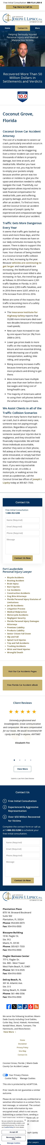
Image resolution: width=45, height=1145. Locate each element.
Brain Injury (12, 583)
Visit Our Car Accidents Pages (22, 671)
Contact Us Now (22, 558)
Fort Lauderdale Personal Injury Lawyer (17, 570)
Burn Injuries (13, 586)
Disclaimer (22, 1044)
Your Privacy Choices (18, 1075)
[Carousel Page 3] (25, 760)
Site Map (22, 1051)
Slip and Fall (13, 636)
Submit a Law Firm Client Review (22, 778)
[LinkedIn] (19, 1006)
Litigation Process (16, 608)
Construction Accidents (18, 593)
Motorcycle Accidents (17, 615)
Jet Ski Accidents (15, 605)
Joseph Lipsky (31, 1132)
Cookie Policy (11, 1078)
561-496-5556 (18, 993)
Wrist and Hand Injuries (18, 649)
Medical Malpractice (17, 612)
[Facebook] (8, 1006)
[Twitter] (14, 1006)
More (37, 28)
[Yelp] (30, 1006)
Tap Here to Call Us (22, 7)
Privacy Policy (22, 1047)
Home (7, 28)
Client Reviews (22, 703)
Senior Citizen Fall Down (19, 633)
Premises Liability (15, 627)
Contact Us (22, 28)
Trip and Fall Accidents (18, 643)
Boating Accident (15, 580)
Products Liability (15, 630)
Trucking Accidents (16, 646)
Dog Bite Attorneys (16, 596)
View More (22, 769)
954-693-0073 (18, 922)
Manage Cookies (27, 1078)
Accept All (14, 1132)
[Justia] (25, 1006)
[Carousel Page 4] (30, 760)
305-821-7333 (18, 946)
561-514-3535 (18, 970)
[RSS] (36, 1006)
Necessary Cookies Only (13, 1138)
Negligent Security (16, 618)
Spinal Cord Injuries (16, 640)
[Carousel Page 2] (19, 760)
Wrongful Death (15, 652)
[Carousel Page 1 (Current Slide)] (14, 760)
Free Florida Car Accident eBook (22, 685)
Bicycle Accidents (15, 577)
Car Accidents (13, 590)
